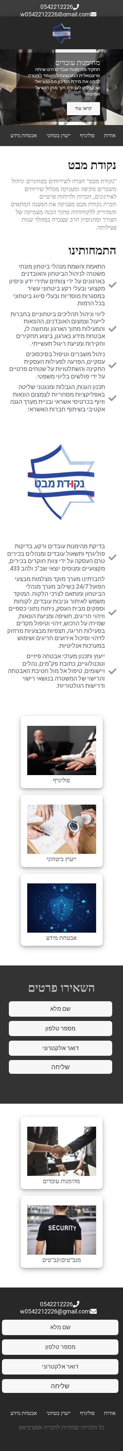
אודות (110, 135)
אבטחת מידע (23, 135)
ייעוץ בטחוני (59, 135)
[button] (7, 87)
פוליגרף (87, 135)
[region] (61, 87)
